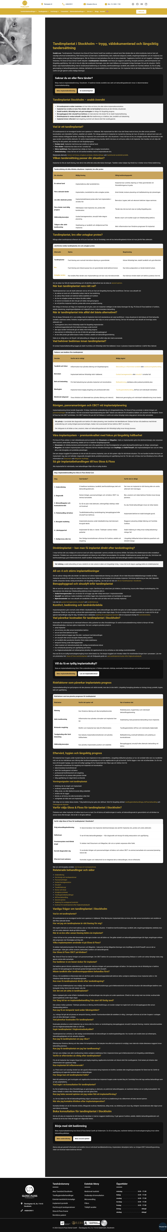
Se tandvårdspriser (86, 91)
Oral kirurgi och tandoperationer (65, 877)
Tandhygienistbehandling (124, 390)
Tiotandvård (64, 11)
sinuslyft (139, 374)
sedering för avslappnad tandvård (107, 615)
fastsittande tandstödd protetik (117, 155)
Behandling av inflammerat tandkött (128, 367)
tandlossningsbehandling (152, 367)
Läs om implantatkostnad (88, 674)
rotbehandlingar (98, 155)
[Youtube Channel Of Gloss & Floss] (142, 4)
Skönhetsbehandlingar (77, 11)
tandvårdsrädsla (144, 615)
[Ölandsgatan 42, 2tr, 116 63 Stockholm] (22, 1203)
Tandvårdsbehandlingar (27, 11)
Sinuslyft (58, 885)
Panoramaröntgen (61, 880)
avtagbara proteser (85, 155)
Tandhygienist (42, 11)
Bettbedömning (121, 382)
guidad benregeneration (69, 602)
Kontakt (102, 11)
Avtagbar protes (59, 275)
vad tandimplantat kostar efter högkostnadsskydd (124, 656)
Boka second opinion (82, 1139)
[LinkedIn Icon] (146, 4)
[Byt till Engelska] (107, 11)
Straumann (68, 458)
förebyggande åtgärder (60, 804)
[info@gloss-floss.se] (85, 4)
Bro (55, 267)
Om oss (89, 11)
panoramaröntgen (59, 413)
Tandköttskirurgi (60, 887)
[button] (163, 1226)
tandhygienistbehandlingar (134, 802)
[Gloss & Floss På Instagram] (133, 4)
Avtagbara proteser (61, 892)
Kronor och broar (60, 890)
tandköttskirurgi (92, 602)
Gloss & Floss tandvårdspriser (77, 656)
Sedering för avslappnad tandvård (66, 902)
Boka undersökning (63, 1139)
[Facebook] (137, 4)
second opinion (117, 283)
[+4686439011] (63, 4)
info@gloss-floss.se (92, 4)
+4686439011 (69, 4)
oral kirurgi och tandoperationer (85, 867)
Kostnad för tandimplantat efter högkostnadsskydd (72, 905)
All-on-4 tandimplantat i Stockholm (129, 581)
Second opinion (60, 900)
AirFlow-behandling (150, 802)
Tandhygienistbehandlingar (64, 895)
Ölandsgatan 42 (48, 4)
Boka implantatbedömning (66, 91)
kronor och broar (73, 155)
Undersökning (59, 875)
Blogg (96, 11)
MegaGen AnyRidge (81, 458)
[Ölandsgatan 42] (42, 4)
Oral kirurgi (54, 11)
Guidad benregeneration (124, 374)
